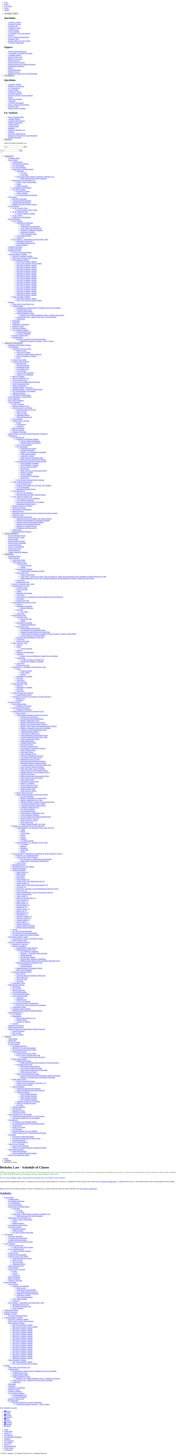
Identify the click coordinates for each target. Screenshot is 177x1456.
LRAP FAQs (24, 478)
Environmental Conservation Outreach (32, 748)
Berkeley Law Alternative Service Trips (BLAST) (28, 826)
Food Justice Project (26, 752)
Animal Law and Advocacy (29, 717)
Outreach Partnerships (19, 386)
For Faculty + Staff (11, 13)
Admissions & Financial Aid (13, 343)
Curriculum (20, 171)
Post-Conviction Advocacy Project (31, 778)
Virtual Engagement (22, 365)
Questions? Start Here (19, 432)
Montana (23, 846)
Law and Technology (19, 167)
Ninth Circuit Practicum (16, 1027)
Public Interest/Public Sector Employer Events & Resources (39, 1063)
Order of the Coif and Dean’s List (23, 304)
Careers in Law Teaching (16, 1144)
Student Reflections (26, 608)
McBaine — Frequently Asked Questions (33, 953)
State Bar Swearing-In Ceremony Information (31, 339)
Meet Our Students (18, 376)
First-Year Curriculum (19, 199)
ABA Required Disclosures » (21, 395)
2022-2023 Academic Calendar (26, 269)
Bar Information (17, 337)
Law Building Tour (22, 369)
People (18, 647)
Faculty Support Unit (15, 57)
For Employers (13, 1120)
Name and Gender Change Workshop (32, 769)
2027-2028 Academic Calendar (26, 298)
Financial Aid (12, 435)
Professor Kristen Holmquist (25, 927)
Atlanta (22, 831)
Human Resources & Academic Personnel (21, 64)
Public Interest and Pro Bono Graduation (33, 178)
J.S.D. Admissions (14, 399)
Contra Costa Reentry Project (29, 739)
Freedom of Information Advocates (31, 756)
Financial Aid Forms (19, 507)
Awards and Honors (14, 545)
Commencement (13, 126)
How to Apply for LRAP (28, 467)
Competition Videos (18, 983)
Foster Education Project (28, 754)
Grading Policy (17, 1125)
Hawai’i (23, 837)
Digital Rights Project (27, 741)
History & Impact (18, 1035)
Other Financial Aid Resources (22, 517)
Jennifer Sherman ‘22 (23, 924)
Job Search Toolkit (14, 1042)
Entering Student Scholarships (30, 441)
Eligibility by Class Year (20, 944)
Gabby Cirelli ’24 (22, 896)
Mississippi (24, 848)
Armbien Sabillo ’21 (23, 920)
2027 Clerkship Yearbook (28, 1100)
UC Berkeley (8, 1450)
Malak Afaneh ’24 (22, 903)
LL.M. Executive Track (20, 208)
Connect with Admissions (20, 362)
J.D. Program (12, 197)
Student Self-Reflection (28, 624)
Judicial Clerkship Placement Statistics (24, 1153)
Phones (10, 68)
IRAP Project (20, 878)
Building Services (14, 72)
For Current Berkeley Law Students (23, 391)
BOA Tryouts (20, 974)
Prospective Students (23, 191)
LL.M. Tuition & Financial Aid (22, 482)
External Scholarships (27, 450)
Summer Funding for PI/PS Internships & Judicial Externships (40, 1076)
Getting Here (8, 1431)
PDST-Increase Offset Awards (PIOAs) (33, 459)
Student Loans (17, 530)
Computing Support (14, 55)
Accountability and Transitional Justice (32, 630)
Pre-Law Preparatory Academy (26, 356)
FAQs (18, 358)
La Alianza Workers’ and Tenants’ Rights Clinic (35, 765)
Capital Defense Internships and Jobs (32, 571)
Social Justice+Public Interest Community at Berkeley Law (35, 177)
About (18, 669)
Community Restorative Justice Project (32, 806)
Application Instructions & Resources (28, 1088)
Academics (8, 156)
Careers (7, 1037)
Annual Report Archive (24, 695)
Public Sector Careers (19, 1079)
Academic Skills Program (16, 121)
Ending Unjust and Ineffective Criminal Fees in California (39, 656)
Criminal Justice (17, 162)
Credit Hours (20, 319)
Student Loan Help (26, 472)
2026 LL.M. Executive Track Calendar (24, 258)
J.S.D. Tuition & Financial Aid (22, 496)
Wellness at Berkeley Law (16, 130)
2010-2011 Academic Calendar (26, 291)
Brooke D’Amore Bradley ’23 (26, 898)
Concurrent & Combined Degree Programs (26, 382)
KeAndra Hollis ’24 (22, 905)
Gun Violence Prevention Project (31, 757)
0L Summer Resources (19, 1046)
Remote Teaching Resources (17, 51)
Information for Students (24, 569)
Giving (6, 8)
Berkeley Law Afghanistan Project (27, 855)
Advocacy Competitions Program (19, 942)
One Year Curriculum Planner (21, 252)
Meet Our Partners (18, 430)
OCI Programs (17, 1109)
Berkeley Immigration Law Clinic (31, 800)
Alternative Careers (18, 1111)
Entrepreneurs (16, 1016)
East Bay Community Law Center (23, 584)
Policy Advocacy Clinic (20, 643)
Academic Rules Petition (24, 311)
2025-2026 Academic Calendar (26, 262)
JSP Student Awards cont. (24, 241)
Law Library (8, 6)
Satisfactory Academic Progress (26, 526)
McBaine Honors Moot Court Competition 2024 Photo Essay (40, 961)
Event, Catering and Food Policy (18, 37)
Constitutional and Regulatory (22, 188)
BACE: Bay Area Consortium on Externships (31, 1005)
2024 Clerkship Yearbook (28, 1094)
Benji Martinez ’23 (22, 913)
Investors (15, 1023)
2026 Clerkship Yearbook (28, 1098)
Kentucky (23, 839)
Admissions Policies (18, 393)
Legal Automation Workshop (29, 815)
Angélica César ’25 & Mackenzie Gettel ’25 (30, 881)
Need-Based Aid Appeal (28, 448)
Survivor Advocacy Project (29, 785)
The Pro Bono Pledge (19, 704)
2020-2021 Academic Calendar (26, 273)
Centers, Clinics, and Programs (26, 182)
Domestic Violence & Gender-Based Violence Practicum (26, 1029)
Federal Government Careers (25, 1081)
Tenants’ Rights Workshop (29, 787)
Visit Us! (15, 1273)
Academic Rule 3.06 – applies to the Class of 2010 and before (36, 317)
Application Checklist (27, 232)
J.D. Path (23, 173)
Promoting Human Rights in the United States (35, 632)
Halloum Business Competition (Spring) (29, 968)
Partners (23, 674)
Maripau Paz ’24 (21, 907)
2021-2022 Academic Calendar (26, 271)
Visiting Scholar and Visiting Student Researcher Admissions (28, 434)
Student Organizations (15, 123)
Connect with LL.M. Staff (20, 421)
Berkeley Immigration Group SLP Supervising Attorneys (34, 892)
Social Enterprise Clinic (20, 684)
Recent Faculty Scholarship (17, 543)
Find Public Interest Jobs (24, 1064)
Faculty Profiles (13, 90)
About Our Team (17, 515)
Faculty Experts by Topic (16, 537)
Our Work (19, 610)
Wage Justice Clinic (26, 822)
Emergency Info (13, 39)
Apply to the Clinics (18, 560)
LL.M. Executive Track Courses (26, 210)
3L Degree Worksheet (23, 334)
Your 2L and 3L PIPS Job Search (31, 1068)
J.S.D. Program (17, 221)
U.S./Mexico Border (27, 841)
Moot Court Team (22, 977)
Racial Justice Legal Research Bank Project (34, 861)
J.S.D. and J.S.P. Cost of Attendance (28, 498)
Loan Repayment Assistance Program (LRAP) (31, 461)
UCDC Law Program (23, 1001)
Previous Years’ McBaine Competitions (33, 959)
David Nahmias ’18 (22, 879)
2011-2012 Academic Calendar (26, 289)
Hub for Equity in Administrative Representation (36, 859)
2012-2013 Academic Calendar (26, 287)
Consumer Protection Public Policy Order (33, 737)
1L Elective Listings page (108, 1181)
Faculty (18, 184)
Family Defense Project (28, 750)
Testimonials (16, 987)
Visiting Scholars (21, 193)
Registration (16, 321)
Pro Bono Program (14, 702)
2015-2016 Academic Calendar (26, 282)
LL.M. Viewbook (18, 404)
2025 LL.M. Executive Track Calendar (29, 263)
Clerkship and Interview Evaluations (28, 1101)
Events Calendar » (22, 245)
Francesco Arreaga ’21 (23, 918)
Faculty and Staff (26, 565)
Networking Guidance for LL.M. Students (26, 1118)
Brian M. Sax (20, 698)
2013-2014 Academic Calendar (26, 286)
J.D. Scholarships (22, 447)
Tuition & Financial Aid (24, 417)
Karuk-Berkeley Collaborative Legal (32, 813)
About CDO (12, 1040)
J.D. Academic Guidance (20, 330)
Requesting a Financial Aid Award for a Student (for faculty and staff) (34, 513)
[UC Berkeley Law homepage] (8, 1408)
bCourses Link (13, 26)
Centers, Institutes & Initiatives (18, 552)
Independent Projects (19, 865)
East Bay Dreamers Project (29, 746)
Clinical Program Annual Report (22, 693)
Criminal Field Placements (20, 994)
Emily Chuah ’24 (22, 902)
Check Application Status (28, 234)
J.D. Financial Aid (14, 88)
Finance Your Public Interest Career (27, 1074)
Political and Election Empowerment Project (34, 776)
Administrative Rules (19, 1007)
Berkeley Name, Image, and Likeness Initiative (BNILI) (38, 726)
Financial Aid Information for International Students (33, 520)
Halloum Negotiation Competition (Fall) (29, 963)
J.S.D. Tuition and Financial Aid (30, 228)
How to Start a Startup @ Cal (25, 1018)
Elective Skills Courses (19, 940)
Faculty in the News (14, 548)
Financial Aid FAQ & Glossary (22, 506)
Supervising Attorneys (19, 868)
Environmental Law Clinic (21, 586)
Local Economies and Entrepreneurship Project (35, 817)
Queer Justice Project (27, 780)
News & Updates (26, 474)
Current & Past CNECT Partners (27, 857)
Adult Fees (19, 654)
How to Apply (21, 713)
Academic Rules (13, 30)
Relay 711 (7, 1444)
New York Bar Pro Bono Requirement (24, 933)
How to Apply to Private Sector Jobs (28, 1055)
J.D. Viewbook (21, 371)
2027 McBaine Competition (29, 951)
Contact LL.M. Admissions (25, 373)
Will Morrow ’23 (21, 914)
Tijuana (22, 852)
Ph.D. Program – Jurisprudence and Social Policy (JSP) (30, 239)
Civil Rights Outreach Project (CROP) (32, 804)
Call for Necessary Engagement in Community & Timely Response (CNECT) (37, 854)
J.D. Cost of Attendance (24, 445)
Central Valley (25, 833)
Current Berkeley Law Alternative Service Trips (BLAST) (35, 828)
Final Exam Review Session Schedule (20, 95)
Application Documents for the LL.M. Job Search (28, 1116)
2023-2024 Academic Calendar (26, 267)
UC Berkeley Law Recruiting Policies (24, 1122)
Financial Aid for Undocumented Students (30, 522)
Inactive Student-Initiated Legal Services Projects (32, 794)
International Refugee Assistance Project (33, 763)
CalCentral (11, 101)
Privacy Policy (9, 1448)
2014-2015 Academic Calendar (26, 284)
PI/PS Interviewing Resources (30, 1066)
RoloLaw (11, 35)
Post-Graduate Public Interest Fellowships (34, 1070)
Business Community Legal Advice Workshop (35, 728)
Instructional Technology (16, 66)
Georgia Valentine (26, 648)
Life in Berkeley (17, 419)
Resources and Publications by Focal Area (30, 637)
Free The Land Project (27, 809)
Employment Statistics (19, 1151)
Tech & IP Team (21, 979)
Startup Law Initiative (27, 783)
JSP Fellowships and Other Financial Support (31, 495)
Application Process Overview (26, 410)
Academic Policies (14, 119)
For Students (9, 75)
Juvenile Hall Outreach (27, 811)
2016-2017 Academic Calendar (26, 280)
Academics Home (14, 158)
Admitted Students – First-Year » (22, 387)
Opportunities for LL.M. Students (23, 866)
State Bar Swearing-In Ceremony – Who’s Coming (36, 341)
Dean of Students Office (16, 117)
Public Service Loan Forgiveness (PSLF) (33, 471)
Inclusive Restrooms (14, 137)
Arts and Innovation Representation (31, 719)
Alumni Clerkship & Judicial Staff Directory (30, 1090)
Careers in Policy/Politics (24, 1085)
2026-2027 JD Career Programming (24, 1048)
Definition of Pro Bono (23, 706)
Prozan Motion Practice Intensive (27, 948)
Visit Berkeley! (21, 424)
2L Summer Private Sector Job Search (32, 1057)
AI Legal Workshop (26, 796)
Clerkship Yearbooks (23, 1092)
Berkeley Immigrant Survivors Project (32, 722)
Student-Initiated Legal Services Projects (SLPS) (28, 711)
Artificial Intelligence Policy (25, 313)
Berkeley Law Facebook (16, 86)
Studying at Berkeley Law (20, 378)
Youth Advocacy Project (28, 791)
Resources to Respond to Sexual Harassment (22, 74)
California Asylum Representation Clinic (33, 730)
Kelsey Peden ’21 (22, 922)
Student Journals (13, 124)
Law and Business (18, 165)
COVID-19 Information (16, 43)
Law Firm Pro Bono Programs (22, 931)
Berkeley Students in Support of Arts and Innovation (37, 802)
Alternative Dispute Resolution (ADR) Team (30, 975)
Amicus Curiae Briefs (27, 575)
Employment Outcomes (15, 1149)
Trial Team (19, 981)
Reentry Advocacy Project (28, 820)
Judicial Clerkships (18, 1087)
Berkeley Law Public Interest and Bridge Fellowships (37, 1077)
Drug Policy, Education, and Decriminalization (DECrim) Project (37, 889)
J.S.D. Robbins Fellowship (25, 500)
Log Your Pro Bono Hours (21, 708)
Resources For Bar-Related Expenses (28, 524)
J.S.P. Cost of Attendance (24, 493)
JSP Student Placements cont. (25, 243)
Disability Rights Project (28, 743)
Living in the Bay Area (19, 380)
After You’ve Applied (23, 352)
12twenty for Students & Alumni (18, 1155)
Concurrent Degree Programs (21, 201)
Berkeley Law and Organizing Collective (33, 724)
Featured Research (14, 550)
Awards (14, 929)
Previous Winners (26, 966)
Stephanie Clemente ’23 (24, 916)
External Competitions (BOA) (22, 972)
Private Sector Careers (19, 1051)
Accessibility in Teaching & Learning (20, 53)
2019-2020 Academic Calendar (26, 274)
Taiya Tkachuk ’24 (22, 900)
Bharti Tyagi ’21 (21, 911)
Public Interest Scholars (28, 454)
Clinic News (20, 580)
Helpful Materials (26, 955)
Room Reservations (14, 70)
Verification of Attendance (20, 324)
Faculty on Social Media (16, 547)
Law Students (16, 1014)
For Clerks (19, 1105)
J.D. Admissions (13, 347)
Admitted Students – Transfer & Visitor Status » (27, 389)
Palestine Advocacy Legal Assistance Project (34, 772)
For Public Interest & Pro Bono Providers (25, 935)
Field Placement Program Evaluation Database (27, 1011)
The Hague (20, 998)
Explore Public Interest (23, 1061)
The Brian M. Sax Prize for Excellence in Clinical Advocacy (31, 697)
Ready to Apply (21, 350)
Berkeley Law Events (15, 59)
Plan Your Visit (21, 363)
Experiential (8, 554)
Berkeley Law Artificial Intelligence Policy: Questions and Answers (42, 315)
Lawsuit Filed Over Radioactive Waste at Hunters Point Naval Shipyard (39, 597)
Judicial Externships (18, 990)
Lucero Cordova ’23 (23, 909)
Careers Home (13, 1039)
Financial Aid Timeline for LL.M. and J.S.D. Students (33, 485)
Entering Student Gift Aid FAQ (30, 443)
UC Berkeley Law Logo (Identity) (19, 33)
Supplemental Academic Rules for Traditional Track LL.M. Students (38, 308)
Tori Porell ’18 (21, 887)
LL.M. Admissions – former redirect (20, 397)
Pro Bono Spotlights (18, 870)
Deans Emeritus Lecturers (16, 541)
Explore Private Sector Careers (26, 1053)
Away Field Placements (20, 996)
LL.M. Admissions (14, 402)
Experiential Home (14, 556)
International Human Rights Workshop (32, 761)
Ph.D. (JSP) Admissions (16, 400)
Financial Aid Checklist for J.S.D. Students (30, 502)
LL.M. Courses (17, 215)
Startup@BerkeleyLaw (15, 1012)
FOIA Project (20, 876)
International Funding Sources (26, 489)
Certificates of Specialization (21, 217)
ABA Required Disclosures (13, 1437)
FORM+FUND (21, 1020)
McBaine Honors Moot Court (26, 950)
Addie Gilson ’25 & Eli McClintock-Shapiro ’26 (32, 885)
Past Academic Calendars (20, 260)
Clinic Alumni (25, 673)
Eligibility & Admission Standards (31, 230)
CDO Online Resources (20, 1142)
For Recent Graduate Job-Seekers (23, 1136)
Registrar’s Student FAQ (20, 335)
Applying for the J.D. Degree (21, 349)
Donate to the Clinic (22, 582)
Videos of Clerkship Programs (26, 1103)
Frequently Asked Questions (21, 1009)
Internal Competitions (19, 946)
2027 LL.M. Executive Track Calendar (29, 300)
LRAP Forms (24, 469)
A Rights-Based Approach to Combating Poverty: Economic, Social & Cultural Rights (48, 634)
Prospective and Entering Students (27, 439)
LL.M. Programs (13, 206)
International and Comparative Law (23, 180)
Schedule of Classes (14, 28)
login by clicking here (90, 1189)
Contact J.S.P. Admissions (24, 374)
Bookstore (11, 128)
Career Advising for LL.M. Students (20, 1114)
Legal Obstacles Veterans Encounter (32, 767)
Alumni (6, 10)
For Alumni (12, 1135)
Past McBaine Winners (27, 957)
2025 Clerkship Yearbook (28, 1096)
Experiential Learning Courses (18, 937)
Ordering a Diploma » (19, 328)
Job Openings (8, 1435)
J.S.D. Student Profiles (23, 236)
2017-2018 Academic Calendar (26, 278)
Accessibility (8, 1442)
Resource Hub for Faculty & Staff (19, 41)
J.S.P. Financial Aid (18, 491)
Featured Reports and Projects (30, 628)
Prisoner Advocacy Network (29, 818)
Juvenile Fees (20, 658)
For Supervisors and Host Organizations (25, 1003)
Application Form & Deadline (30, 226)
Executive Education (15, 249)
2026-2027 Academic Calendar (22, 256)
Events (6, 4)
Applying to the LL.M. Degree (22, 408)
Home (6, 1158)
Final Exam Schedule (15, 99)
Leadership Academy (27, 456)
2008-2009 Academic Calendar (26, 295)
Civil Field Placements (19, 992)
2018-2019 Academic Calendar (26, 276)
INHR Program (21, 999)
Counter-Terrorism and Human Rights (32, 636)
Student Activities (22, 186)
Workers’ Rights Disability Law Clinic (32, 824)
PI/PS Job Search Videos (28, 1072)
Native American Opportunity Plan (31, 458)
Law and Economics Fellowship (26, 195)
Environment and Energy (20, 164)
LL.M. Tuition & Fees (23, 483)
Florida (22, 835)
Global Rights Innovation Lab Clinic (24, 602)
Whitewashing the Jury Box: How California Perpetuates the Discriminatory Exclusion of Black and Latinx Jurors (57, 578)
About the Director (18, 1031)
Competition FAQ (26, 964)
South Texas (24, 850)
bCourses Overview (14, 24)
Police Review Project (27, 774)
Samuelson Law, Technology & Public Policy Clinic (29, 667)
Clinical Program (13, 558)
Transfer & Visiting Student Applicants (28, 354)
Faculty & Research (11, 533)
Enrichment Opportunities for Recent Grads (26, 1138)
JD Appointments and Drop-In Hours (24, 1050)
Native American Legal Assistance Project (34, 770)
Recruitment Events (22, 367)
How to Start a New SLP (24, 793)
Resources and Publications (25, 652)
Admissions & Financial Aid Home (19, 345)
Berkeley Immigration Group (29, 721)
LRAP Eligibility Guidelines (29, 463)
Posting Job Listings (18, 1127)
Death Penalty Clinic (19, 562)
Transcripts (15, 322)
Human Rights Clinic (19, 615)
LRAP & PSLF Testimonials (29, 476)
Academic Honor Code (23, 310)
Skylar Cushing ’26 (22, 883)
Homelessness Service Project (30, 759)
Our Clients (24, 612)
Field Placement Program (16, 985)
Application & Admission (24, 223)
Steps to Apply (25, 225)
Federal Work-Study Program (21, 532)
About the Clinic (21, 564)
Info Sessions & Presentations (21, 509)
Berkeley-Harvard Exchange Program (24, 204)
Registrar (11, 132)
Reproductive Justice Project (29, 781)
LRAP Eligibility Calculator (29, 465)
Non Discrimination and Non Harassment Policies (28, 1124)
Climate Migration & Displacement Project (34, 735)
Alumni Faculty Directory (20, 1146)
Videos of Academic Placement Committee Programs (29, 1148)
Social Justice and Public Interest (22, 169)
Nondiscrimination (10, 1446)
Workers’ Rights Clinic (27, 789)
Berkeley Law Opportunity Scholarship (33, 452)
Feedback (7, 1439)
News (6, 2)
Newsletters (20, 599)
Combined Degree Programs (21, 202)
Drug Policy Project (26, 745)
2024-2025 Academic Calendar (26, 265)
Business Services (14, 61)
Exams (10, 97)
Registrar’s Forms (18, 326)
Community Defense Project (29, 807)
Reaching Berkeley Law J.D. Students (24, 1131)
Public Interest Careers (19, 1059)
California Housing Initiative (29, 732)
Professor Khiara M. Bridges (25, 926)
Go (25, 147)
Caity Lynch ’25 (21, 890)
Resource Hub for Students (17, 108)
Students (19, 650)
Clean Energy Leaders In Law (30, 733)
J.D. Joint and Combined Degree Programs (30, 480)
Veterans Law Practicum (16, 1025)
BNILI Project (21, 874)
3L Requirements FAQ (23, 332)
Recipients (19, 700)
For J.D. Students (13, 1044)
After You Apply (21, 413)
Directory (8, 139)
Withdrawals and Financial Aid (26, 528)
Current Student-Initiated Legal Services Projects (32, 715)
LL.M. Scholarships (22, 487)
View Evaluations (14, 32)
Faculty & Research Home (16, 536)
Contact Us (20, 237)
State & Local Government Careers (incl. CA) (31, 1083)
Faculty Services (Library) (16, 62)
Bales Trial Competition (24, 970)
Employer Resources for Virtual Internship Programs (29, 1133)
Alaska (22, 830)
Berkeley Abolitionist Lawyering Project (33, 798)
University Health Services (17, 134)
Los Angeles (24, 844)
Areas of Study (13, 160)
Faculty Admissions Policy (21, 384)
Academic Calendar (14, 22)
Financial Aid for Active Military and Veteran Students (34, 519)
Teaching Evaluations (15, 94)
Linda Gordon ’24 (22, 872)
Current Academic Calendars (25, 213)
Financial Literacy (18, 511)
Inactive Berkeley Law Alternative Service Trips (32, 842)
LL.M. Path (24, 175)
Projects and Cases (22, 573)
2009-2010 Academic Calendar (26, 293)
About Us (19, 604)
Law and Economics (19, 189)
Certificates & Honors (15, 247)
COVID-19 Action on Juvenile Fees (32, 660)
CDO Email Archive (19, 1112)
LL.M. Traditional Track (20, 212)
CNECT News (21, 863)
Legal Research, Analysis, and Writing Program (27, 939)
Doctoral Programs (14, 219)
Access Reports (21, 682)
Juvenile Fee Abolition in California (32, 661)
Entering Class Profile (19, 360)
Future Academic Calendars (21, 297)
